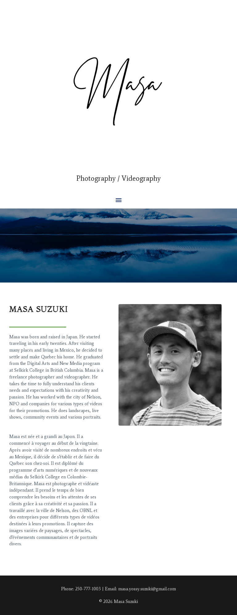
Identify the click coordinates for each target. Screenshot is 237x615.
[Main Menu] (118, 200)
